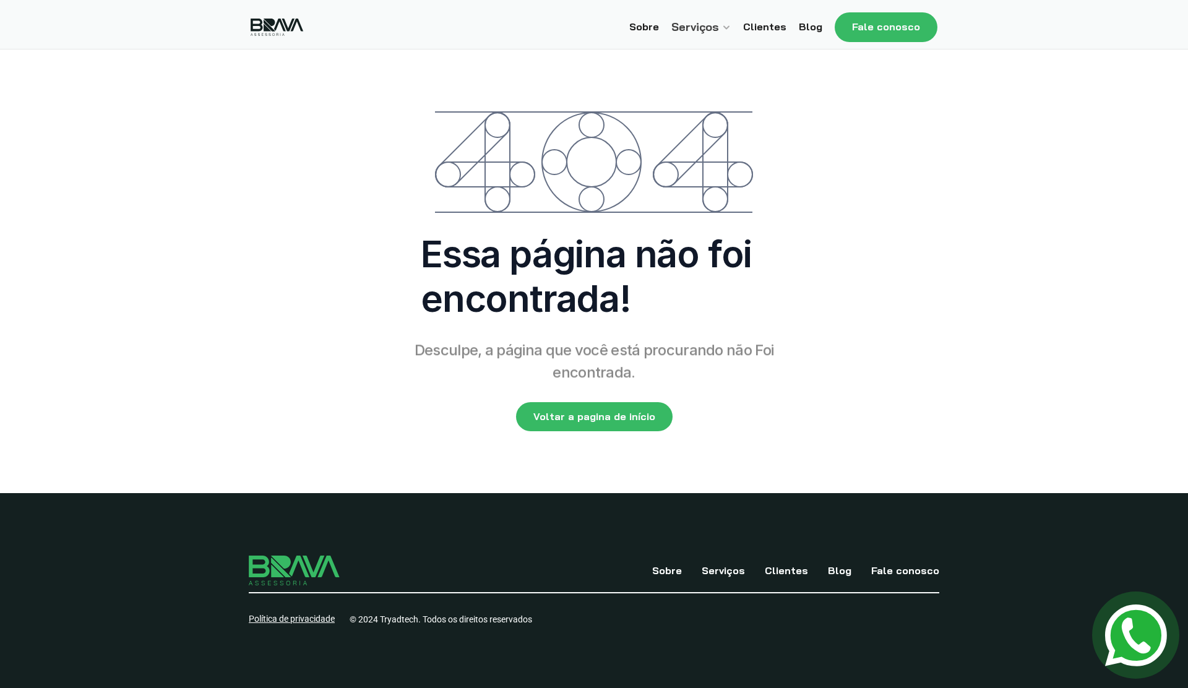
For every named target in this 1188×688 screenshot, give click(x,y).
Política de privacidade (292, 619)
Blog (810, 26)
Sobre (644, 26)
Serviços (723, 570)
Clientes (764, 26)
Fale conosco (905, 570)
